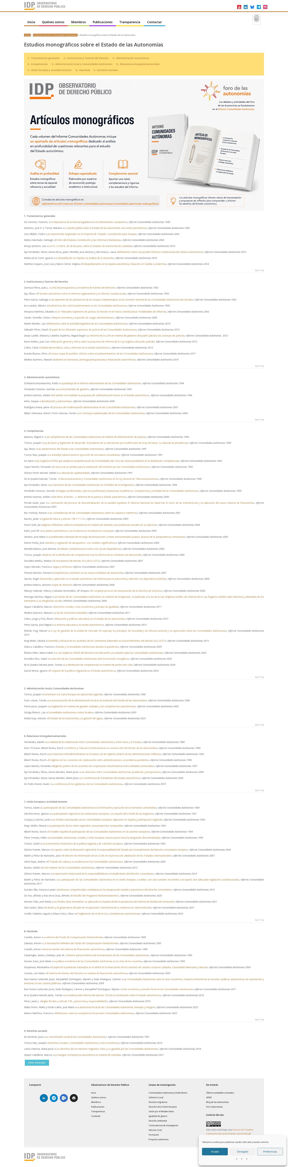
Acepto (215, 1151)
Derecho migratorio (158, 1102)
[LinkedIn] (246, 7)
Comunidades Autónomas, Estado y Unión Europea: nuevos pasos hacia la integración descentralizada (103, 837)
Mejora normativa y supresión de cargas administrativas (82, 317)
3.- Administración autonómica (130, 58)
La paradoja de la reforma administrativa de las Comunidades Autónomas (100, 383)
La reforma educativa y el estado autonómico (78, 624)
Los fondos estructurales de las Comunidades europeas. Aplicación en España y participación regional (106, 819)
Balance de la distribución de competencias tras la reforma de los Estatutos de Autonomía (92, 554)
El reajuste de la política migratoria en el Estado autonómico (81, 670)
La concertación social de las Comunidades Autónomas (76, 1036)
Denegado (242, 1151)
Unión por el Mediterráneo (161, 1111)
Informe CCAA (155, 1130)
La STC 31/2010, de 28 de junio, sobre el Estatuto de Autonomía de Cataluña (89, 246)
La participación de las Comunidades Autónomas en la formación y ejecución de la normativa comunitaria (98, 807)
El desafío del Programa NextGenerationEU (94, 895)
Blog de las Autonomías (217, 1102)
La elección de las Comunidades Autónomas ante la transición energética (88, 658)
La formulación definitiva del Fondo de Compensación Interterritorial (80, 943)
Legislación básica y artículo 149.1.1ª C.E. (62, 518)
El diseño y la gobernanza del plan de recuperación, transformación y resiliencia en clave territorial (97, 907)
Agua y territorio (62, 566)
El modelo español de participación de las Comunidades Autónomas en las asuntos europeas (98, 831)
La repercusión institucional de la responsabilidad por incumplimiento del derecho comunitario (102, 873)
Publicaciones (102, 22)
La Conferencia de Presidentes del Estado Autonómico (109, 778)
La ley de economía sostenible (70, 612)
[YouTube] (239, 7)
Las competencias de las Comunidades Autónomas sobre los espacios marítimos (92, 512)
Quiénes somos (53, 22)
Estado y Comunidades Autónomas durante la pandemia (87, 646)
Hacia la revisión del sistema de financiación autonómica (73, 949)
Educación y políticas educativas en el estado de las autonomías (89, 618)
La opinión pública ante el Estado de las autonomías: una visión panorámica (105, 228)
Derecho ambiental (158, 1120)
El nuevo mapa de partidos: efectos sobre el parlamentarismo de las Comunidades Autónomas (100, 353)
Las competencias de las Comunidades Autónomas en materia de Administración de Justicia (95, 436)
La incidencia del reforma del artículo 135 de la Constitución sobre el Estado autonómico (112, 995)
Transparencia (129, 22)
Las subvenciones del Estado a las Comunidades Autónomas (70, 448)
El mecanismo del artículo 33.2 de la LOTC (76, 560)
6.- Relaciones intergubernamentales (138, 64)
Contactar (154, 22)
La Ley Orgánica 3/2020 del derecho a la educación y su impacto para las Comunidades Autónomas (108, 652)
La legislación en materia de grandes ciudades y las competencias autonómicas (92, 706)
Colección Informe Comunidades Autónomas (55, 35)
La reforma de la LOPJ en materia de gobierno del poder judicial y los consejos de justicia (135, 335)
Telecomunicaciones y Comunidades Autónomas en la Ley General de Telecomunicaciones (108, 478)
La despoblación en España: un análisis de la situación (84, 258)
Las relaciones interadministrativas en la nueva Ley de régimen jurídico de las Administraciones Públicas (104, 754)
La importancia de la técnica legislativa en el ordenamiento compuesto (88, 222)
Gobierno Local (156, 1097)
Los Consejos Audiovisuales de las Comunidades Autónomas (111, 413)
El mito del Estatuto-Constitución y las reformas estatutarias (87, 240)
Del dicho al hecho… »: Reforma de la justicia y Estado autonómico (89, 496)
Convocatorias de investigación (163, 1125)
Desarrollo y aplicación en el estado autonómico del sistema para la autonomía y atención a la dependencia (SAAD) (103, 578)
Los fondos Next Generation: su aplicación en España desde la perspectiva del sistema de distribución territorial (113, 901)
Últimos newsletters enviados (220, 1092)
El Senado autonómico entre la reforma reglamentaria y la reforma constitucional (81, 293)
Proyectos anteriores (158, 1139)
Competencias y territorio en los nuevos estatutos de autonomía (87, 572)
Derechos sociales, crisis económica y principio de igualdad (86, 606)
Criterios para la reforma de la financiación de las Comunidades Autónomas (107, 955)
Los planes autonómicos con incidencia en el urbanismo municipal (77, 530)
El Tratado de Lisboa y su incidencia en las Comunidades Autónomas (84, 861)
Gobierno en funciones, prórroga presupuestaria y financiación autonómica (94, 359)
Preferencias (270, 1151)
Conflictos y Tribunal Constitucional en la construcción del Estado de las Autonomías (110, 748)
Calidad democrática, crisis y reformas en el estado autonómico (74, 347)
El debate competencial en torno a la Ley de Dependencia (89, 548)
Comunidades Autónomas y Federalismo (168, 1092)
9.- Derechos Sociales (106, 70)
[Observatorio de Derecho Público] (45, 9)
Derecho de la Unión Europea (163, 1106)
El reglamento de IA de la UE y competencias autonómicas (107, 913)
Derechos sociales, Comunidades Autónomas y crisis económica (83, 1042)
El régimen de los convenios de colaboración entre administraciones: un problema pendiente (98, 760)
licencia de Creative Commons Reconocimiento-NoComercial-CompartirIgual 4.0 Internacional (229, 1133)
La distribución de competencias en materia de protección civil (97, 664)
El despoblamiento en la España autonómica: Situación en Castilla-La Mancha (123, 264)
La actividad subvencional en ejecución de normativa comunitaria (83, 454)
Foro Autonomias (214, 1106)
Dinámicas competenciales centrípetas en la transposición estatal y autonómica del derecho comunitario (114, 889)
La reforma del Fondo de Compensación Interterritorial (72, 937)
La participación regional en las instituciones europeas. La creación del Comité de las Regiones (102, 813)
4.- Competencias (37, 64)
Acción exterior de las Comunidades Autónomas (68, 867)
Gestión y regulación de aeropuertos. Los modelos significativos (80, 542)
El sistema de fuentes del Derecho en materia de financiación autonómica (86, 973)
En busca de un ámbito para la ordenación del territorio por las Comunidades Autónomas (101, 466)
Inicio (31, 22)
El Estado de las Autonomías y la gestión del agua (75, 718)
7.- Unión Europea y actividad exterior (49, 70)
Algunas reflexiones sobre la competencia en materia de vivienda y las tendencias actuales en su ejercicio (99, 524)
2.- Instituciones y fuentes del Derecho (86, 58)
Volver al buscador (37, 1062)
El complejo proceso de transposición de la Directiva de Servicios (126, 590)
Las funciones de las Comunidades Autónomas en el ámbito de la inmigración (91, 484)
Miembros (78, 22)
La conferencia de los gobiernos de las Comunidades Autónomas (86, 784)
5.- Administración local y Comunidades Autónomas (82, 64)
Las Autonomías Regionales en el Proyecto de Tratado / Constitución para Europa (91, 234)
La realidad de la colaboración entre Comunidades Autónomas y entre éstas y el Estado (93, 742)
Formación (154, 1134)
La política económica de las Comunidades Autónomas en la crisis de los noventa (97, 961)
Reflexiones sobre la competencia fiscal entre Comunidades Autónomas (94, 1013)
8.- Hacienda (83, 70)
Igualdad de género (158, 1116)
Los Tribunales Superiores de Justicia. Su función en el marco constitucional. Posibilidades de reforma (110, 311)
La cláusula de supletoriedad (73, 472)
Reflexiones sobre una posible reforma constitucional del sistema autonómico (160, 252)
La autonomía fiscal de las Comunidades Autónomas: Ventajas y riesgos (115, 1007)
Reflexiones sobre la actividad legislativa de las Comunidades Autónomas (86, 323)
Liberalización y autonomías (55, 401)
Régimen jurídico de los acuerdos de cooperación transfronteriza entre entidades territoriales (103, 766)
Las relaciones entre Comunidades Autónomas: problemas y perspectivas (120, 772)
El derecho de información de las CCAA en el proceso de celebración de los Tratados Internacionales (116, 855)
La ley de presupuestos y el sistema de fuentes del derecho (82, 287)
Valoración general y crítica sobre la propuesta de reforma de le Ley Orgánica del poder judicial (102, 341)
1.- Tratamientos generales (43, 58)
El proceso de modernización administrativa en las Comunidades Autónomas (92, 407)
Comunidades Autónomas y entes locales (70, 712)
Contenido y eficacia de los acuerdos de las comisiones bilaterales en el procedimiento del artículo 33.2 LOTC (106, 640)
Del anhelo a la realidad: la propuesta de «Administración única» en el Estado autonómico (100, 395)
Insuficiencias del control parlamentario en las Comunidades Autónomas (87, 305)
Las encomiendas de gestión (72, 389)
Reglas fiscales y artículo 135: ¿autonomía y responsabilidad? (73, 1001)
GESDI (209, 1097)
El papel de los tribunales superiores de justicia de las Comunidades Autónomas (93, 329)
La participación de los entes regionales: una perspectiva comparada (85, 825)
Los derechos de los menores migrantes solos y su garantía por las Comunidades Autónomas (106, 1048)
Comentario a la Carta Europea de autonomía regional (72, 694)
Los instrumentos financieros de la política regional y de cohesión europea (81, 843)
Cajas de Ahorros (61, 584)
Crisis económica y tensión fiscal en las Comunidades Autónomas (157, 989)
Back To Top (259, 270)
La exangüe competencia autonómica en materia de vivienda (87, 1054)
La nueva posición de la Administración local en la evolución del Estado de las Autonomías (97, 700)
